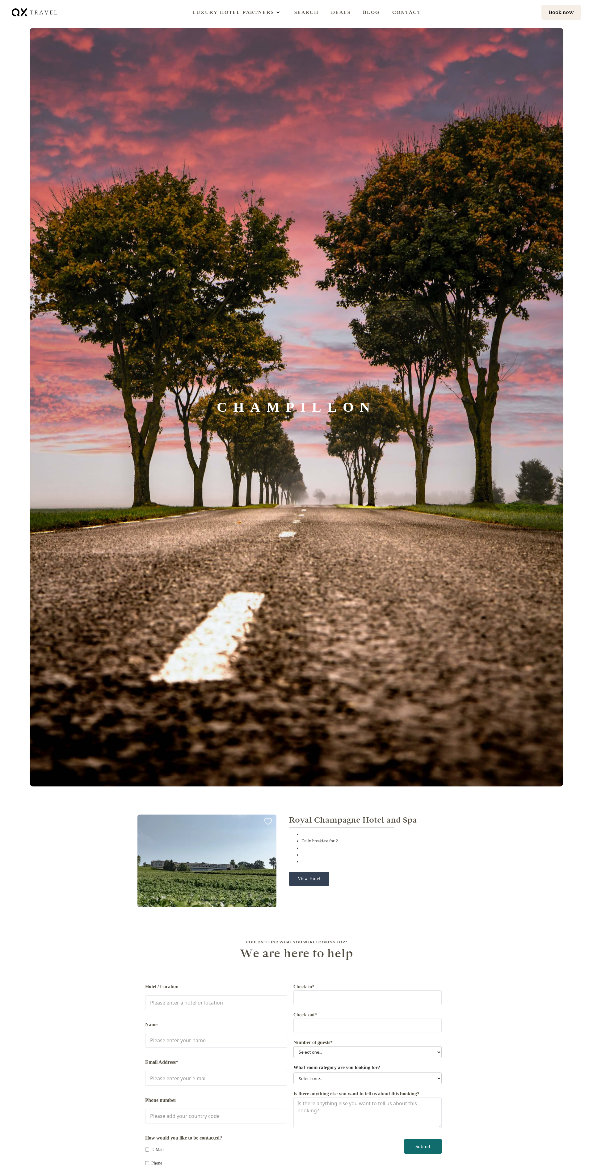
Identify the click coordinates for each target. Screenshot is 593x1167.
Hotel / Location (162, 986)
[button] (233, 12)
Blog (371, 12)
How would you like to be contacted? (183, 1137)
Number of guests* (313, 1042)
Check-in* (303, 986)
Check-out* (305, 1014)
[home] (35, 12)
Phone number (160, 1100)
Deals (341, 12)
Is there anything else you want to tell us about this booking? (356, 1093)
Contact (406, 12)
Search (306, 12)
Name (151, 1024)
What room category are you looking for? (336, 1067)
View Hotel (309, 878)
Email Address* (161, 1062)
